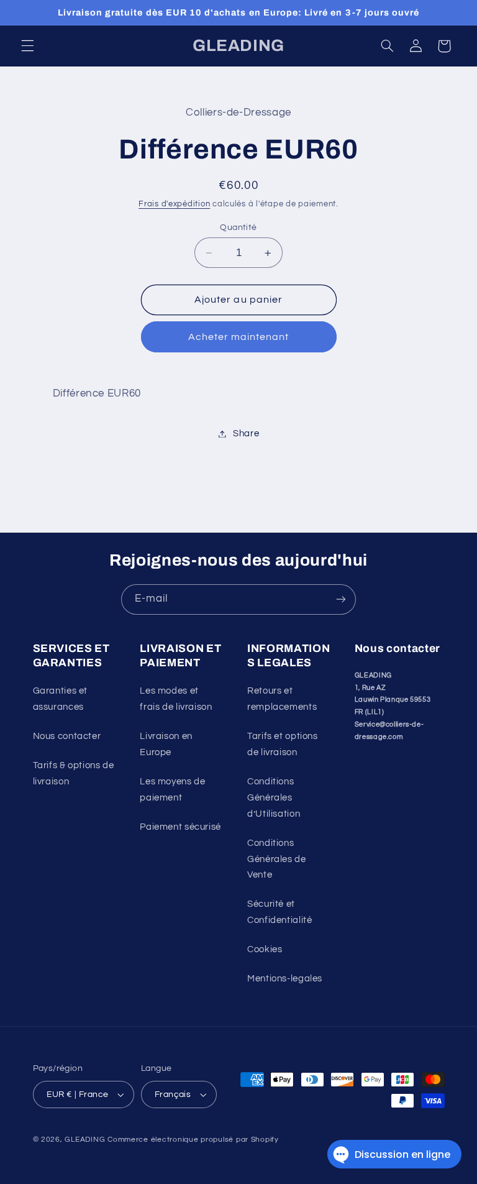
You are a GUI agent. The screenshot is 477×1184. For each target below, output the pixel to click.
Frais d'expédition (174, 204)
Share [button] (246, 433)
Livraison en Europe (166, 744)
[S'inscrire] (341, 599)
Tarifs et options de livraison (282, 744)
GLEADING (85, 1139)
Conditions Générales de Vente (276, 859)
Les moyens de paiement (172, 789)
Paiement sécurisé (180, 827)
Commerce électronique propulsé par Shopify (193, 1139)
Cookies (264, 949)
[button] (27, 46)
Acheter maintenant (238, 337)
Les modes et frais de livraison (176, 699)
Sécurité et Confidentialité (279, 912)
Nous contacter (67, 736)
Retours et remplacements (282, 699)
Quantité (238, 227)
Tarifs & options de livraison (73, 773)
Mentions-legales (284, 978)
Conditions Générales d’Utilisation (273, 798)
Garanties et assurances (60, 699)
